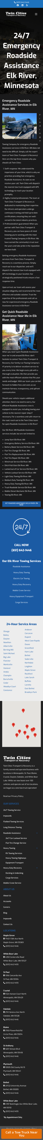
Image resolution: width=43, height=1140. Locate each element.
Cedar (5, 683)
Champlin (7, 675)
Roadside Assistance (21, 566)
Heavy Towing (9, 848)
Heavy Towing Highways (16, 858)
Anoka (6, 672)
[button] (13, 725)
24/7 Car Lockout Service (16, 838)
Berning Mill (8, 650)
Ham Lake (29, 652)
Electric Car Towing (21, 578)
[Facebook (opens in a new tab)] (17, 5)
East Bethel (29, 688)
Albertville (7, 646)
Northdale (29, 663)
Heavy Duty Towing (21, 572)
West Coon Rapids (32, 640)
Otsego (6, 631)
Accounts (7, 901)
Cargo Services (21, 602)
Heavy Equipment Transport (21, 596)
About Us (7, 895)
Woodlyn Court (9, 686)
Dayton (6, 639)
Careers (6, 907)
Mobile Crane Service (21, 590)
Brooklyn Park (31, 692)
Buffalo (28, 681)
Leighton (28, 666)
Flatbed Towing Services (13, 821)
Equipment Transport (15, 863)
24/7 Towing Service (12, 810)
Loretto (28, 685)
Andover (28, 629)
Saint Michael (9, 653)
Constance (7, 690)
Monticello (7, 664)
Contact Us (7, 924)
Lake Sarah (29, 677)
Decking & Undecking (14, 873)
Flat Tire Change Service (16, 843)
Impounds (7, 816)
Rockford (28, 674)
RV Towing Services (14, 853)
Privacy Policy (17, 796)
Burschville (8, 679)
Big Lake (7, 657)
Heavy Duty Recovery (21, 584)
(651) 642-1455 (12, 964)
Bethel (27, 655)
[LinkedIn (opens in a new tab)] (22, 5)
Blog (5, 913)
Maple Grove (30, 670)
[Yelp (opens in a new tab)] (26, 5)
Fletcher (7, 661)
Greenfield (29, 648)
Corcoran (28, 633)
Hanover (7, 668)
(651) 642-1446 (22, 2)
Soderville (29, 659)
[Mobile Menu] (36, 14)
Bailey (6, 635)
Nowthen (7, 642)
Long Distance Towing (12, 827)
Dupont (28, 637)
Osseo (27, 644)
